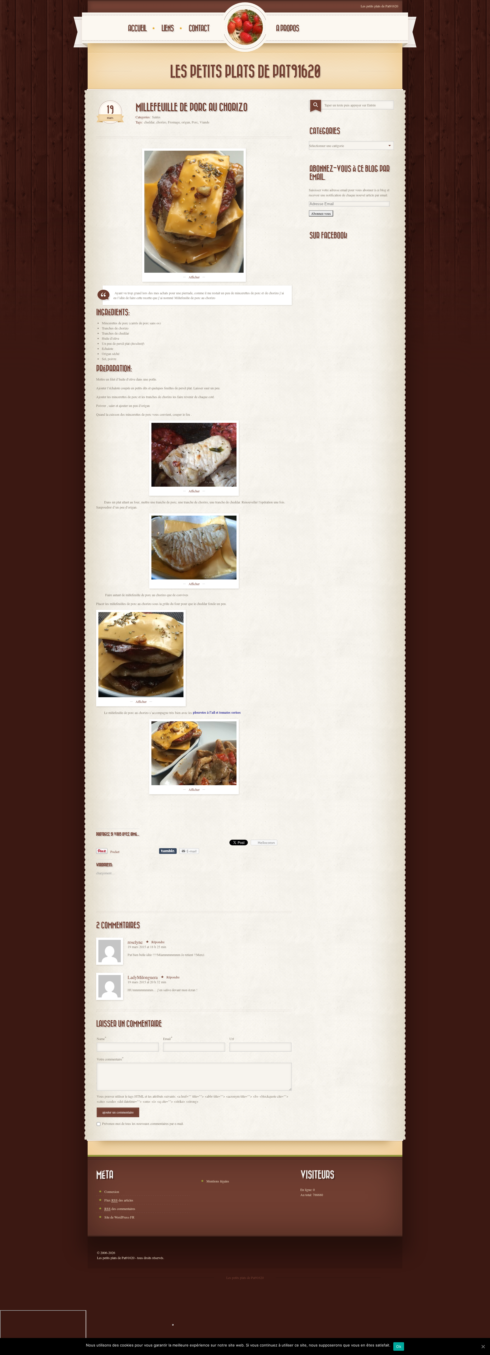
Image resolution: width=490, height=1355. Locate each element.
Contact (199, 28)
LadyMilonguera (143, 977)
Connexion (111, 1191)
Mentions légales (217, 1181)
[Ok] (483, 1346)
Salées (156, 117)
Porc (195, 122)
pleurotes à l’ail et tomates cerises (217, 712)
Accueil (137, 28)
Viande (204, 122)
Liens (167, 28)
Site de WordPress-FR (119, 1217)
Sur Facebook (328, 236)
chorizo (161, 122)
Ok (398, 1346)
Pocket (114, 851)
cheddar (149, 122)
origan (185, 122)
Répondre (157, 942)
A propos (287, 28)
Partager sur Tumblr (168, 851)
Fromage (174, 122)
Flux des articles (118, 1200)
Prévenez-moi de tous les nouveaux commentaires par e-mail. (143, 1123)
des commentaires (119, 1208)
